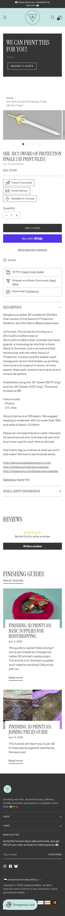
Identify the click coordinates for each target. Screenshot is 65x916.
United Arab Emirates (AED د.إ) (23, 879)
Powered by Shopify (14, 892)
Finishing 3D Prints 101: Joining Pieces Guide (30, 729)
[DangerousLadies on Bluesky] (16, 866)
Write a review (32, 546)
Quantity (9, 208)
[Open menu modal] (4, 17)
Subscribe (55, 854)
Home (9, 98)
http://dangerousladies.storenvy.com (27, 462)
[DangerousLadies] (32, 17)
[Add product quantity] (17, 215)
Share (12, 260)
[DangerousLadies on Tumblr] (11, 866)
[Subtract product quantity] (6, 215)
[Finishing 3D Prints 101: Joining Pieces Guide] (32, 709)
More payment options (32, 249)
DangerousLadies (32, 885)
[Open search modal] (52, 17)
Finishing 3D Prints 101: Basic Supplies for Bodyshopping (30, 631)
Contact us (32, 291)
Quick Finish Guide (33, 271)
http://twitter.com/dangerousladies (26, 467)
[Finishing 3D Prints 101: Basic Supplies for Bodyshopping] (32, 608)
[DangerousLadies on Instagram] (5, 866)
